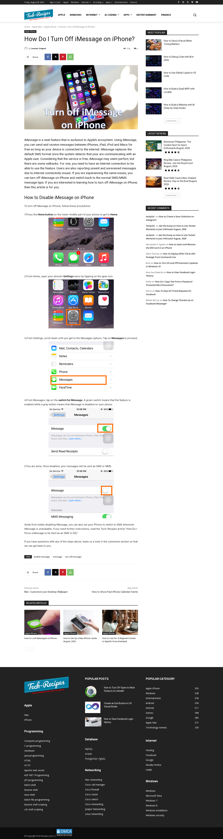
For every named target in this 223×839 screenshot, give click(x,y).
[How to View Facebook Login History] (93, 722)
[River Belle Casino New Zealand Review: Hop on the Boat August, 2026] (154, 182)
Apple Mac (37, 26)
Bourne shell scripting (35, 804)
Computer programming (37, 740)
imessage (57, 556)
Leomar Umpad (38, 48)
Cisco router (91, 794)
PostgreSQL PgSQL (95, 758)
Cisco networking (94, 804)
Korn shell (29, 794)
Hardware (29, 750)
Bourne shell (31, 789)
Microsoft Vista (154, 795)
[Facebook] (179, 2)
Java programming (34, 755)
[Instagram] (183, 2)
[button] (195, 15)
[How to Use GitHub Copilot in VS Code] (154, 76)
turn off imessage (73, 556)
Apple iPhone (50, 26)
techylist (150, 216)
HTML (27, 760)
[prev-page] (26, 649)
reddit (149, 769)
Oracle (88, 753)
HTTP (27, 765)
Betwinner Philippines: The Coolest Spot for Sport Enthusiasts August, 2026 (177, 144)
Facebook (151, 755)
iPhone (28, 719)
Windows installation (156, 810)
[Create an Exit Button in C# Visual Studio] (92, 707)
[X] (188, 2)
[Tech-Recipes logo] (38, 14)
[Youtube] (197, 2)
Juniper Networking (95, 809)
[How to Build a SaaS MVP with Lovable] (154, 92)
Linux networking (94, 814)
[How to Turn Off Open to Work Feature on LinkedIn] (90, 691)
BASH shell (30, 784)
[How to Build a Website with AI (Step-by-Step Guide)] (154, 108)
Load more (171, 120)
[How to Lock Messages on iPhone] (42, 622)
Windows (150, 790)
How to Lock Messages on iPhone (40, 638)
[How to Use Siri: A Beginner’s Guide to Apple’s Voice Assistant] (120, 622)
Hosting (150, 750)
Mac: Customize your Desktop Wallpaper (46, 591)
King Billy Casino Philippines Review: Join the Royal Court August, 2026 (178, 163)
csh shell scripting (33, 809)
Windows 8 (151, 805)
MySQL (89, 748)
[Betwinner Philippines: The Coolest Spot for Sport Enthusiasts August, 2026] (154, 145)
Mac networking (93, 779)
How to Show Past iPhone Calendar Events (115, 591)
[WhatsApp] (70, 57)
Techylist (150, 225)
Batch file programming (36, 799)
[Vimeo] (192, 2)
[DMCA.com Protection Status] (64, 836)
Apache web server (34, 770)
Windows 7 (151, 800)
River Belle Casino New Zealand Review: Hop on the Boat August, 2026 (180, 181)
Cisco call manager (95, 784)
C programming (32, 745)
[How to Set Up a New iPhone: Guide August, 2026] (81, 622)
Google (149, 760)
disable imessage (42, 556)
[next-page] (32, 649)
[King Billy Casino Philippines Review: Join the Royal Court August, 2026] (154, 163)
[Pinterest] (63, 57)
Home (27, 26)
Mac (26, 714)
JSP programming (33, 780)
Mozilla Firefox (153, 764)
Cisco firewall (92, 789)
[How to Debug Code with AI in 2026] (154, 60)
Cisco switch (91, 799)
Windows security (155, 815)
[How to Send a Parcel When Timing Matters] (154, 44)
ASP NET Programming (36, 775)
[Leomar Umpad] (26, 48)
